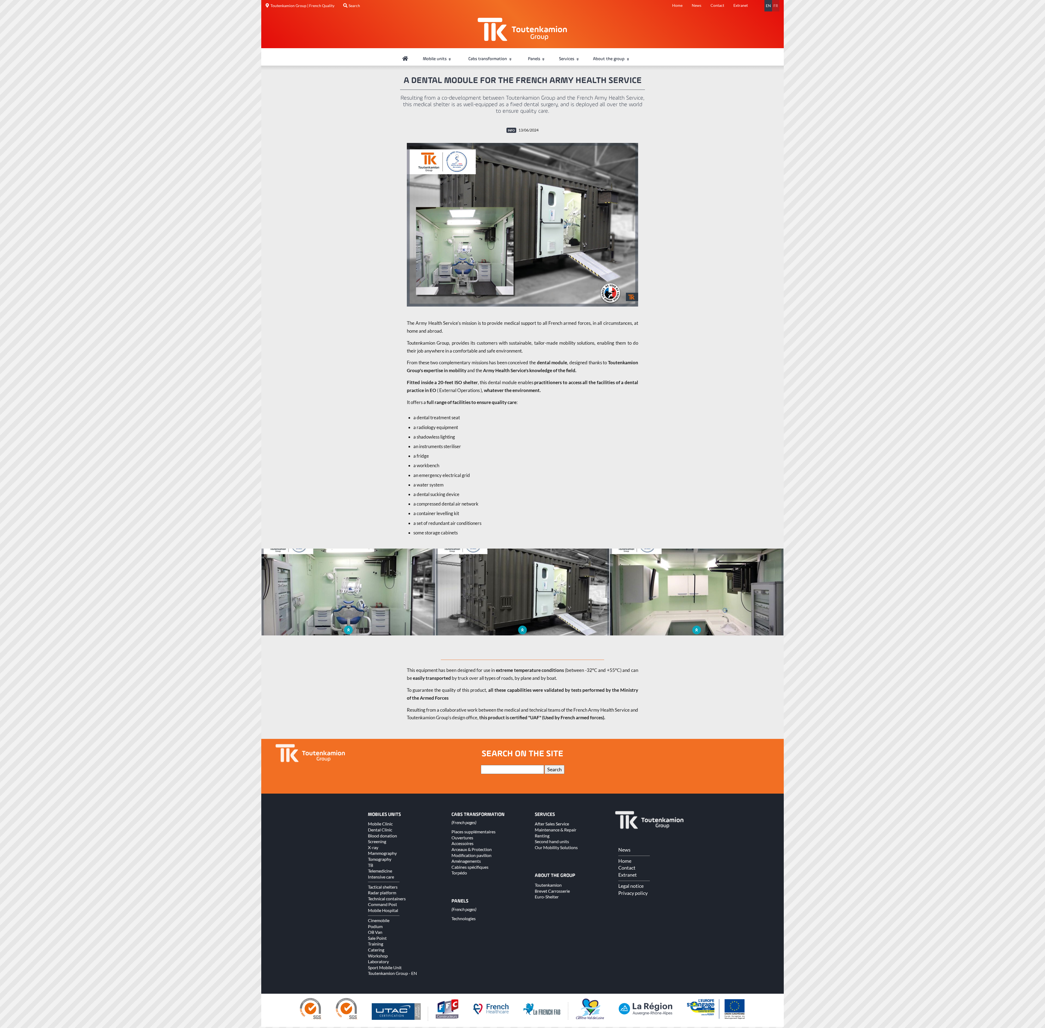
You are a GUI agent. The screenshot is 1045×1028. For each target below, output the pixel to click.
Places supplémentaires (473, 831)
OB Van (375, 932)
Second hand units (552, 841)
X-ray (373, 847)
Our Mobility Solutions (556, 847)
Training (375, 943)
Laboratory (378, 961)
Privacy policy (633, 893)
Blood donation (382, 835)
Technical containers (387, 898)
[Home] (405, 59)
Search (354, 6)
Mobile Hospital (383, 910)
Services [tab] (567, 59)
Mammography (382, 853)
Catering (376, 949)
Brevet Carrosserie (552, 891)
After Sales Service (552, 823)
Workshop (378, 955)
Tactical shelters (383, 886)
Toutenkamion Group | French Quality (302, 6)
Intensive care (381, 876)
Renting (542, 835)
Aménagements (466, 861)
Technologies (463, 918)
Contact (717, 5)
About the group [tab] (609, 59)
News (696, 5)
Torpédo (459, 872)
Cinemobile (378, 920)
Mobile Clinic (380, 823)
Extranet (740, 5)
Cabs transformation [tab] (488, 59)
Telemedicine (380, 870)
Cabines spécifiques (469, 867)
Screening (377, 841)
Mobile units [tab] (435, 59)
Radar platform (382, 892)
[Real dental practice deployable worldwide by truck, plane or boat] (522, 225)
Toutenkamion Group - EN (392, 973)
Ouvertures (462, 837)
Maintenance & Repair (555, 829)
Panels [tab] (534, 59)
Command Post (382, 904)
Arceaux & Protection (471, 849)
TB (370, 865)
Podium (375, 926)
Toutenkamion (548, 885)
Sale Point (377, 938)
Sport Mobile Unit (385, 967)
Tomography (379, 859)
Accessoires (462, 843)
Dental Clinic (380, 829)
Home (677, 5)
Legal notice (631, 886)
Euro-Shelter (547, 896)
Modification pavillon (471, 855)
